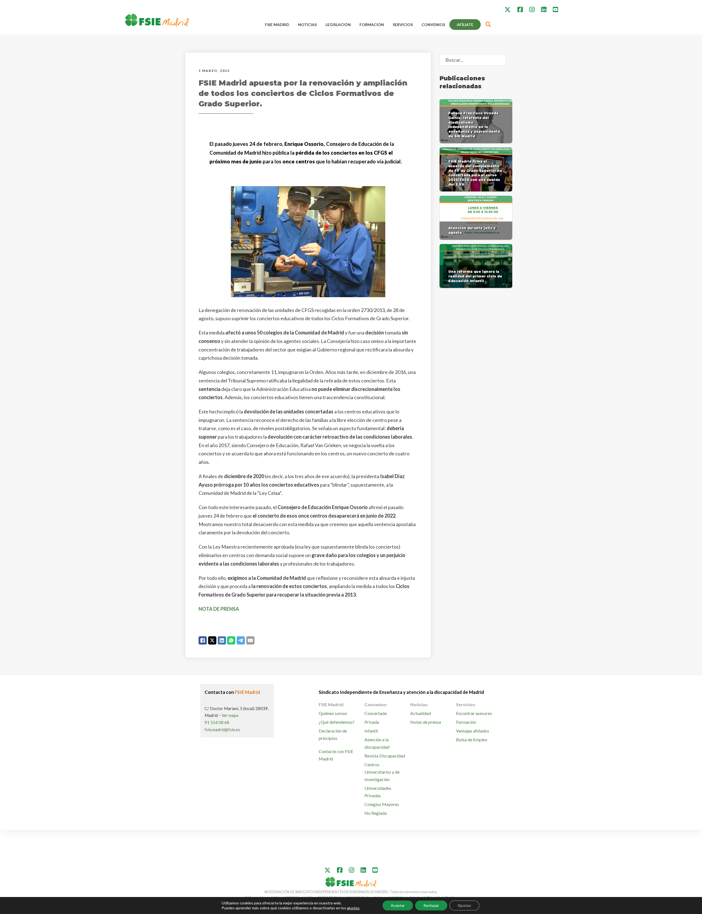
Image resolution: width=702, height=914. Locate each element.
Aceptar (398, 905)
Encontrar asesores (474, 713)
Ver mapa (230, 715)
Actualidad (420, 713)
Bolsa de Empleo (471, 739)
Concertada (375, 713)
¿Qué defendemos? (337, 722)
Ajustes (464, 905)
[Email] (250, 640)
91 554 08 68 (217, 722)
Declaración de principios (333, 734)
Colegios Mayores (381, 804)
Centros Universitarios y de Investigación (382, 772)
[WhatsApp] (231, 640)
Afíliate (465, 24)
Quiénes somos (333, 713)
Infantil (371, 730)
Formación (372, 24)
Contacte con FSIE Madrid (336, 755)
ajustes (353, 908)
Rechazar (431, 905)
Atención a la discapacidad (376, 743)
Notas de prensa (425, 722)
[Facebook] (203, 640)
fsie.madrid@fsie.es (222, 729)
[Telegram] (241, 640)
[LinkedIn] (222, 640)
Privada (371, 722)
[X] (212, 640)
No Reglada (375, 813)
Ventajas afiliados (472, 730)
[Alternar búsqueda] (488, 24)
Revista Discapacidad (384, 755)
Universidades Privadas (377, 791)
